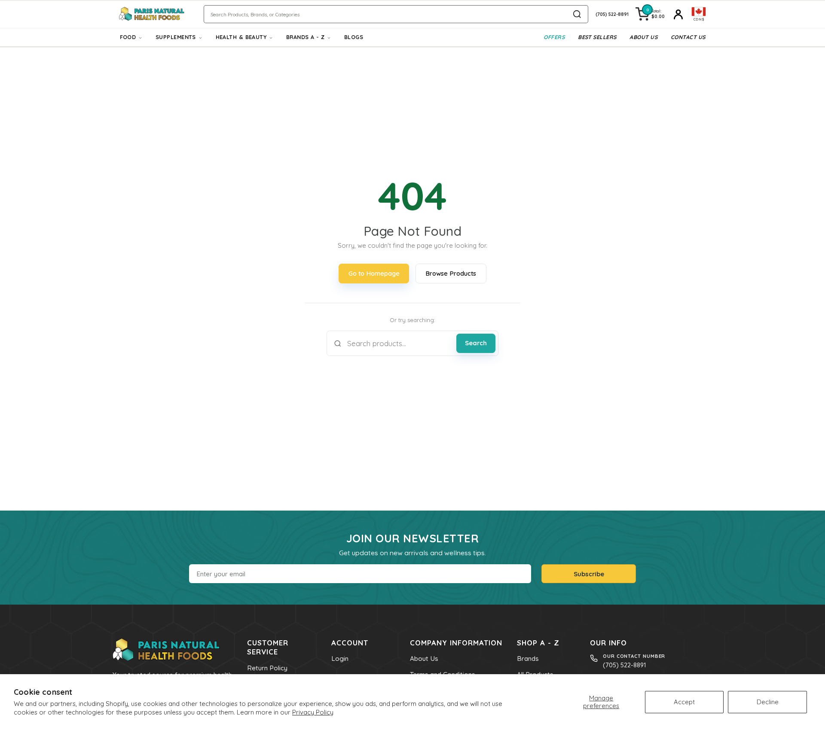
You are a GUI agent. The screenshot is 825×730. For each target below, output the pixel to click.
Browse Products (450, 273)
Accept (684, 702)
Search (476, 343)
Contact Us (688, 37)
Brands (528, 658)
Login (339, 658)
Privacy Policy (312, 712)
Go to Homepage (374, 273)
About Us (643, 37)
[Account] (678, 14)
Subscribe (589, 574)
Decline (768, 702)
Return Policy (267, 668)
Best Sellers (597, 37)
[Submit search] (577, 14)
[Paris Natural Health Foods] (151, 14)
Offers (554, 37)
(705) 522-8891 (624, 665)
